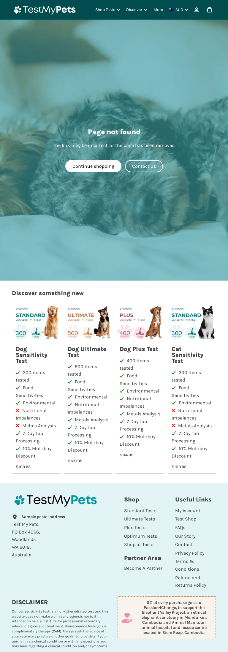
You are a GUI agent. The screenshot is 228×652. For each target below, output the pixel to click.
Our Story (185, 536)
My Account (187, 510)
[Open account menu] (196, 9)
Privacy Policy (189, 553)
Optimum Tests (140, 536)
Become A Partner (143, 568)
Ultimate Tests (139, 519)
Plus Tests (134, 527)
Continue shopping (93, 166)
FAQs (180, 527)
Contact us (144, 166)
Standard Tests (140, 510)
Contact (183, 544)
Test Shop (185, 519)
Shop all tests (138, 544)
